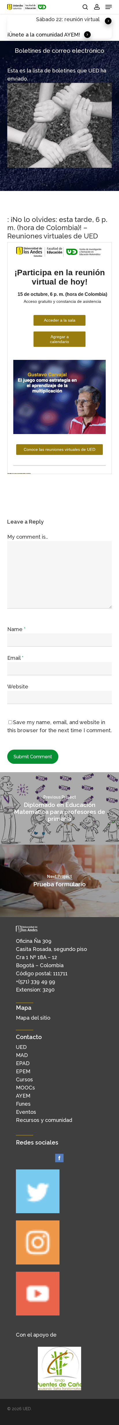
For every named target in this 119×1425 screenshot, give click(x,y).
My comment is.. (27, 537)
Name (16, 629)
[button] (108, 7)
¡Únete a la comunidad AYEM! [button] (43, 35)
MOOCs (25, 1088)
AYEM (23, 1096)
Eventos (26, 1112)
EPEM (23, 1071)
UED (21, 1047)
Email (15, 658)
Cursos (24, 1079)
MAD (22, 1055)
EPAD (22, 1063)
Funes (23, 1104)
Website (17, 687)
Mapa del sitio (33, 1018)
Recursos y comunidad (44, 1120)
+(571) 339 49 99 (35, 981)
